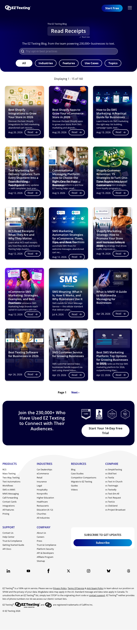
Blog (73, 469)
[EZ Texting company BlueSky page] (108, 571)
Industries (46, 63)
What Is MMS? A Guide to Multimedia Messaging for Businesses (111, 297)
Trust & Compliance (12, 540)
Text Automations (11, 481)
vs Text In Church (113, 481)
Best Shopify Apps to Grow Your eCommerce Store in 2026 (68, 113)
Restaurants (43, 505)
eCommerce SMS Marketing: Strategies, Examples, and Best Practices (23, 297)
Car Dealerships (44, 469)
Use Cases (91, 63)
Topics (112, 63)
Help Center (8, 536)
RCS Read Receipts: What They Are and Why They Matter (21, 234)
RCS (4, 469)
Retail (39, 477)
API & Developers (45, 552)
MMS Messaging (11, 493)
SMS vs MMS (9, 489)
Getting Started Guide (13, 544)
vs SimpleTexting (113, 469)
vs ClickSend (111, 505)
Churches (41, 513)
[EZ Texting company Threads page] (128, 571)
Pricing (6, 513)
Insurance (42, 481)
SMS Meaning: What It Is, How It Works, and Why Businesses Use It (67, 295)
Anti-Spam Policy (95, 588)
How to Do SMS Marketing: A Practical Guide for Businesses (111, 113)
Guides (74, 485)
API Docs (7, 548)
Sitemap (41, 560)
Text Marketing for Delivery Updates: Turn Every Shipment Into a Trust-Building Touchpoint (24, 177)
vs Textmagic (111, 485)
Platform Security (45, 548)
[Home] (19, 8)
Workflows (8, 485)
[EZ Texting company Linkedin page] (8, 571)
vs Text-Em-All (112, 493)
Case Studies (77, 473)
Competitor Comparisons (83, 477)
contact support (97, 595)
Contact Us (8, 532)
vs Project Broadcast (115, 509)
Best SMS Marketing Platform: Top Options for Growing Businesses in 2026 (112, 357)
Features (69, 63)
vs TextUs (110, 501)
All (24, 63)
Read (30, 132)
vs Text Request (113, 497)
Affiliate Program (45, 556)
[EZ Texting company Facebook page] (48, 571)
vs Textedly (110, 489)
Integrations (9, 505)
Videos (74, 489)
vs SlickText (111, 473)
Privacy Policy (60, 588)
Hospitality (42, 489)
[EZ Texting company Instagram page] (88, 571)
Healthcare (42, 501)
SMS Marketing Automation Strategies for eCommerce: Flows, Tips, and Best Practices (68, 236)
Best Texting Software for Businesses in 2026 (23, 354)
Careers (40, 536)
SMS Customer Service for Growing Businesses (68, 354)
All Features (8, 509)
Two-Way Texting (11, 477)
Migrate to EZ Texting (81, 481)
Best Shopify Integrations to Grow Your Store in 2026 (22, 113)
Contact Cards (10, 501)
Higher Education (45, 497)
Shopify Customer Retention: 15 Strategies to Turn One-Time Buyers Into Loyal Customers (112, 177)
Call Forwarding (10, 497)
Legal (39, 485)
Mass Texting (9, 473)
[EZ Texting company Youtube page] (28, 571)
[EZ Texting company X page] (68, 571)
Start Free (112, 8)
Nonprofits (42, 493)
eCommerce (43, 473)
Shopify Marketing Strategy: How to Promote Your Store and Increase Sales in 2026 (110, 238)
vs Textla (109, 477)
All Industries (43, 517)
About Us (41, 532)
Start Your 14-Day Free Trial (105, 430)
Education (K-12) (45, 509)
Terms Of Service (76, 588)
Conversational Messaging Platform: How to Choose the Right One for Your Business (66, 177)
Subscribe (103, 543)
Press (39, 540)
